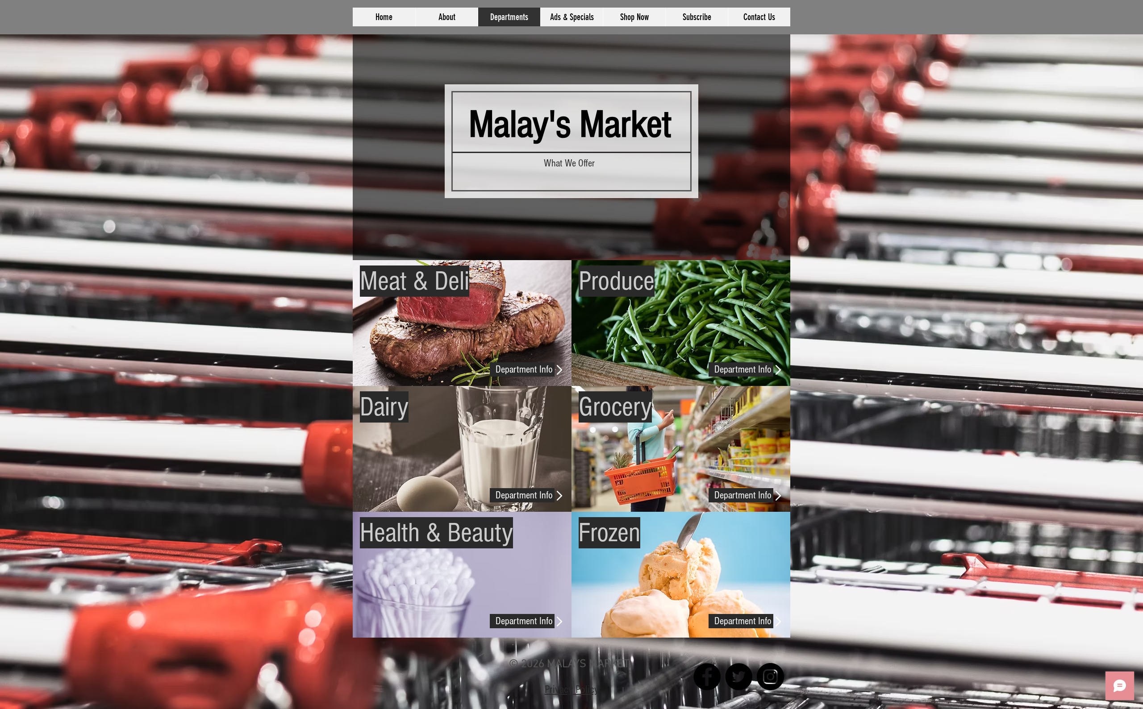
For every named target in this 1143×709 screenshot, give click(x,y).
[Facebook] (707, 676)
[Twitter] (738, 676)
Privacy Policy (572, 689)
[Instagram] (770, 676)
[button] (522, 495)
